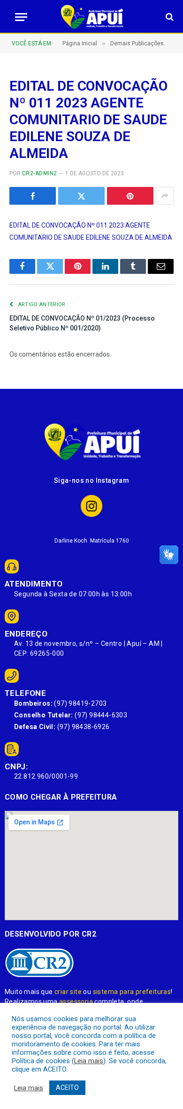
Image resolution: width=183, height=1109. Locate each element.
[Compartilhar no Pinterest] (130, 196)
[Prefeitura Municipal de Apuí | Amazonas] (91, 17)
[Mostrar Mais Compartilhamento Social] (165, 196)
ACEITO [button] (67, 1087)
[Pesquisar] (169, 17)
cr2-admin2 (39, 173)
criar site (68, 991)
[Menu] (18, 17)
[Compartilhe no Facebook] (32, 196)
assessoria (76, 1001)
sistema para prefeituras (132, 991)
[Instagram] (92, 506)
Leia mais (88, 1061)
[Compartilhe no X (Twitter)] (81, 196)
